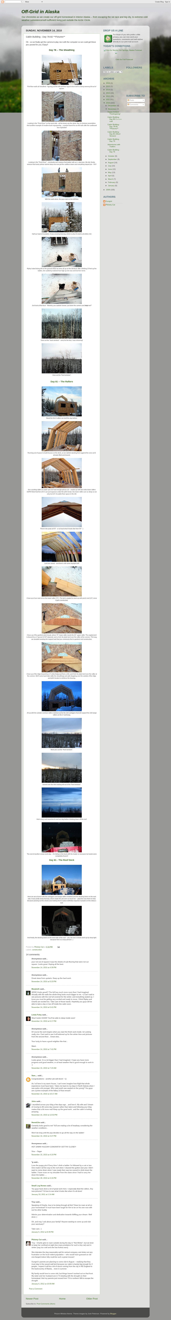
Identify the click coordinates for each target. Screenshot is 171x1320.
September (112, 159)
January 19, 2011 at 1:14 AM (43, 1194)
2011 (108, 99)
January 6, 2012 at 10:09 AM (43, 1284)
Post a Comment (35, 1289)
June (110, 169)
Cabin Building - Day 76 (114, 151)
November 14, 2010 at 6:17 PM (44, 1021)
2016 (108, 83)
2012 (108, 96)
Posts (131, 100)
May (110, 172)
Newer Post (32, 1298)
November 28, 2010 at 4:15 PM (44, 1178)
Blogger (113, 1314)
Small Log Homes (39, 1186)
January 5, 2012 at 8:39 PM (42, 1232)
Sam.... (34, 1076)
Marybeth (36, 989)
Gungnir (109, 201)
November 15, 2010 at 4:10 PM (44, 1155)
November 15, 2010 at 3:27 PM (44, 1136)
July (110, 166)
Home (62, 1298)
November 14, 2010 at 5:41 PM (44, 1007)
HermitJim (36, 1122)
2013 (108, 93)
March (111, 179)
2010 (108, 103)
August (111, 163)
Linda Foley (37, 1015)
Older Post (92, 1298)
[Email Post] (58, 947)
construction (37, 950)
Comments (133, 104)
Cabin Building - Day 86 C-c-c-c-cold (115, 119)
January (111, 186)
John (34, 1101)
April (110, 176)
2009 (108, 190)
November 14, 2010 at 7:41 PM (44, 1049)
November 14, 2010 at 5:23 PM (44, 981)
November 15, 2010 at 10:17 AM (44, 1094)
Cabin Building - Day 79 (114, 140)
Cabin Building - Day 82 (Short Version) (114, 134)
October (111, 156)
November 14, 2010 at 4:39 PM (44, 967)
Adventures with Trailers (114, 146)
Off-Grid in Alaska (40, 11)
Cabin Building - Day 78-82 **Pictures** (114, 126)
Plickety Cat (37, 1240)
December (112, 106)
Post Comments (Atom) (46, 1304)
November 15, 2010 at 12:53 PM (44, 1115)
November (112, 109)
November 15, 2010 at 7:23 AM (44, 1068)
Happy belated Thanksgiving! (114, 113)
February (112, 182)
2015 (108, 86)
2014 (108, 90)
